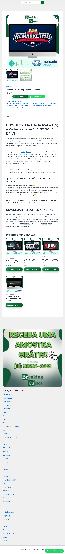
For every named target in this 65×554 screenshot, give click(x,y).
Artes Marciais (7, 405)
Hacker (5, 473)
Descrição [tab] (9, 116)
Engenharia (6, 455)
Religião (5, 523)
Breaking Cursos (25, 152)
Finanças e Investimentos (10, 466)
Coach (5, 412)
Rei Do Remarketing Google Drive (38, 105)
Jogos (5, 483)
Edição (5, 444)
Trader (5, 537)
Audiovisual (6, 409)
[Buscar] (42, 2)
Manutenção (7, 487)
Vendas (5, 541)
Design (5, 430)
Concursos (6, 416)
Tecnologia (6, 530)
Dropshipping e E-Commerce (12, 437)
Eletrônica (6, 451)
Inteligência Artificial (9, 480)
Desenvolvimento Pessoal (11, 426)
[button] (56, 18)
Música (5, 505)
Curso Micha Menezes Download (18, 103)
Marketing (6, 491)
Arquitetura (6, 402)
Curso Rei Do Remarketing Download (37, 103)
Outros (5, 508)
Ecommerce (6, 441)
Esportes (6, 459)
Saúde (5, 526)
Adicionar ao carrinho (20, 96)
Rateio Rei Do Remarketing (21, 105)
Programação (7, 516)
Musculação (6, 501)
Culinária (5, 419)
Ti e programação (8, 533)
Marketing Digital (11, 86)
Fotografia (6, 469)
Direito (5, 434)
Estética (5, 462)
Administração (7, 394)
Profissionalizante (8, 512)
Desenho (5, 423)
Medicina (6, 498)
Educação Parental (8, 448)
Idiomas (5, 476)
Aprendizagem (7, 398)
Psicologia (6, 519)
